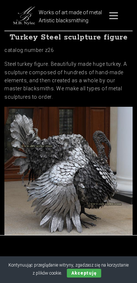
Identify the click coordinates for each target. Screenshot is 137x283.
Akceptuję (84, 273)
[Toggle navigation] (113, 15)
